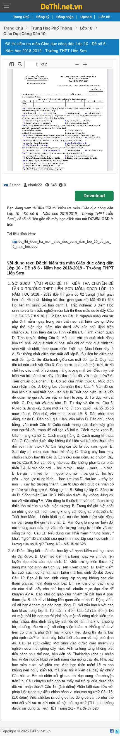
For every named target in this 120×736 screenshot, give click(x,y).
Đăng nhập (64, 17)
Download (94, 195)
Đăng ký (42, 17)
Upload (86, 17)
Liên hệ (104, 17)
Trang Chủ (21, 17)
